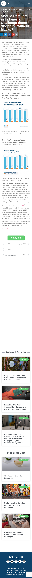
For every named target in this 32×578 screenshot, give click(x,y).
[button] (1, 34)
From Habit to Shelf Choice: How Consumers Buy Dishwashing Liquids (15, 407)
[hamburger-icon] (29, 3)
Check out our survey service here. (12, 229)
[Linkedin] (8, 561)
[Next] (22, 250)
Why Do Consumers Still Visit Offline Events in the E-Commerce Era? (15, 378)
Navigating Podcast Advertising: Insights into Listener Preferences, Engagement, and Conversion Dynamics (15, 438)
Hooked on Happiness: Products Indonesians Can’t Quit (14, 534)
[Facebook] (12, 561)
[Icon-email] (24, 561)
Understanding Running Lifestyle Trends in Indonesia (14, 505)
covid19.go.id (23, 206)
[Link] (16, 34)
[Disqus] (16, 279)
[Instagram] (16, 561)
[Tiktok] (20, 561)
